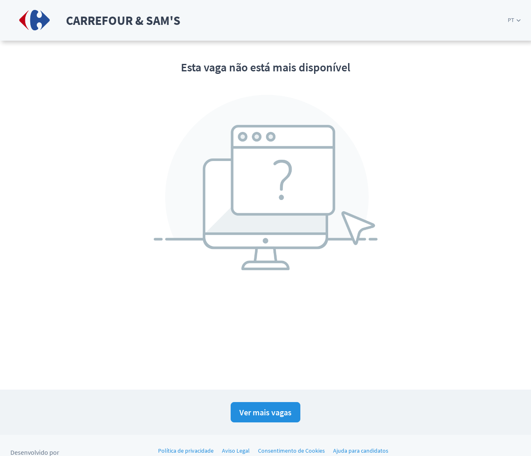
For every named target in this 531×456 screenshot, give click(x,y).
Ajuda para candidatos (360, 450)
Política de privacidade (186, 450)
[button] (514, 20)
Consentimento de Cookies (291, 450)
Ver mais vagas (265, 412)
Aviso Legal (236, 450)
